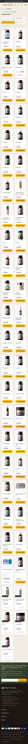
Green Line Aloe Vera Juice (7, 600)
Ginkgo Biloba (6, 192)
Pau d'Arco (19, 343)
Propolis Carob (20, 393)
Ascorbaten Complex (6, 42)
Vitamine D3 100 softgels (7, 545)
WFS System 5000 (7, 569)
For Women (6, 167)
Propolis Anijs (6, 393)
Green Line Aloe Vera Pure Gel (20, 600)
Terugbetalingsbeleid (6, 736)
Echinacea (18, 117)
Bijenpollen (19, 67)
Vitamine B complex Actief (20, 520)
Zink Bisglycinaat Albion (20, 570)
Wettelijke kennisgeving (15, 739)
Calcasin (18, 92)
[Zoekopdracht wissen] (11, 18)
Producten (3, 709)
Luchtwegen (6, 267)
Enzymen (5, 142)
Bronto (4, 92)
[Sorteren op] (14, 18)
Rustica (18, 468)
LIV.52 (17, 242)
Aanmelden (22, 680)
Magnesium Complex (6, 293)
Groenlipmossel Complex (20, 218)
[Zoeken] (15, 4)
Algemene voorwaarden (17, 736)
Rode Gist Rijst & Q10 (20, 444)
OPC (4, 624)
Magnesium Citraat (19, 268)
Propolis (18, 368)
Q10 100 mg (6, 443)
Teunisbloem (6, 519)
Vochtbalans (19, 544)
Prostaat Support (7, 649)
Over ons (3, 716)
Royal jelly (5, 468)
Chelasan (5, 117)
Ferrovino (18, 142)
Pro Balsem (19, 624)
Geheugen (18, 167)
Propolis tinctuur (7, 418)
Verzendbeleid (4, 739)
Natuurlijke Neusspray (19, 318)
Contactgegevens (5, 741)
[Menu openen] (25, 4)
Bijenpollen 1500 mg (7, 68)
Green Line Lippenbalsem (6, 218)
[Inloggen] (18, 4)
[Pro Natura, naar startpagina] (7, 5)
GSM (4, 242)
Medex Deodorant (19, 293)
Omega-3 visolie (7, 343)
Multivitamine (6, 318)
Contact (3, 719)
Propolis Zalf (19, 418)
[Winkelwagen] (21, 4)
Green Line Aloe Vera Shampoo (20, 193)
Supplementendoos (20, 494)
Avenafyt (18, 41)
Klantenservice (5, 713)
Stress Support (7, 494)
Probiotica (5, 368)
